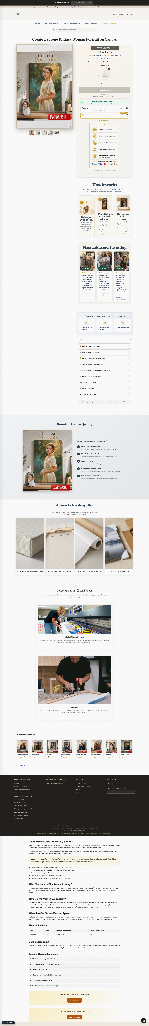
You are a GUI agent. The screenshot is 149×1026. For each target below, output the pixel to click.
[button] (118, 14)
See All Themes (74, 1017)
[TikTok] (120, 783)
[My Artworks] (143, 1020)
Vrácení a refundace (21, 806)
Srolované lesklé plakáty (84, 787)
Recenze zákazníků (20, 787)
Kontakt (17, 783)
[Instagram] (112, 783)
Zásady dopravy (19, 803)
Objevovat (36, 23)
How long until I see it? (39, 970)
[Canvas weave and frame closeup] (38, 132)
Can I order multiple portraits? (42, 980)
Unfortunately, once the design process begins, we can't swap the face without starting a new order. (64, 965)
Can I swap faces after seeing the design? (47, 964)
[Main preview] (32, 132)
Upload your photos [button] (97, 55)
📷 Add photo (104, 83)
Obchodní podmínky (21, 812)
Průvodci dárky (19, 819)
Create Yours (74, 1000)
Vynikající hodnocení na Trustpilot (43, 7)
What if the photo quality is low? (43, 959)
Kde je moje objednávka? (22, 790)
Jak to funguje (19, 799)
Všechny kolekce (81, 793)
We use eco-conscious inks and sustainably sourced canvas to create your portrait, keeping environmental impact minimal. (72, 986)
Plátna (78, 790)
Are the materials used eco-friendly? (45, 986)
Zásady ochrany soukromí (23, 809)
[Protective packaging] (56, 132)
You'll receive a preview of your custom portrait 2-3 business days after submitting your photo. (62, 970)
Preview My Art (104, 90)
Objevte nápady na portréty (54, 783)
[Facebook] (108, 783)
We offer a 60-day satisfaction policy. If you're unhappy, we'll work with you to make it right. (61, 975)
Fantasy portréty (91, 23)
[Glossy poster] (50, 132)
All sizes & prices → (105, 120)
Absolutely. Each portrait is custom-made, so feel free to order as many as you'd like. (59, 981)
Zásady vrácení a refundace (88, 833)
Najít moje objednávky (21, 793)
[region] (104, 216)
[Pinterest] (116, 783)
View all (22, 766)
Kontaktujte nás (41, 833)
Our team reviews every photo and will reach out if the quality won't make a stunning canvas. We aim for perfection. (69, 959)
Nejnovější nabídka (52, 23)
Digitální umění (81, 783)
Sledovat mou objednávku (23, 796)
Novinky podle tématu (72, 23)
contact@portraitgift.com (119, 402)
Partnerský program (109, 23)
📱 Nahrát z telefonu (8, 1022)
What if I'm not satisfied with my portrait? (46, 975)
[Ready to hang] (44, 132)
